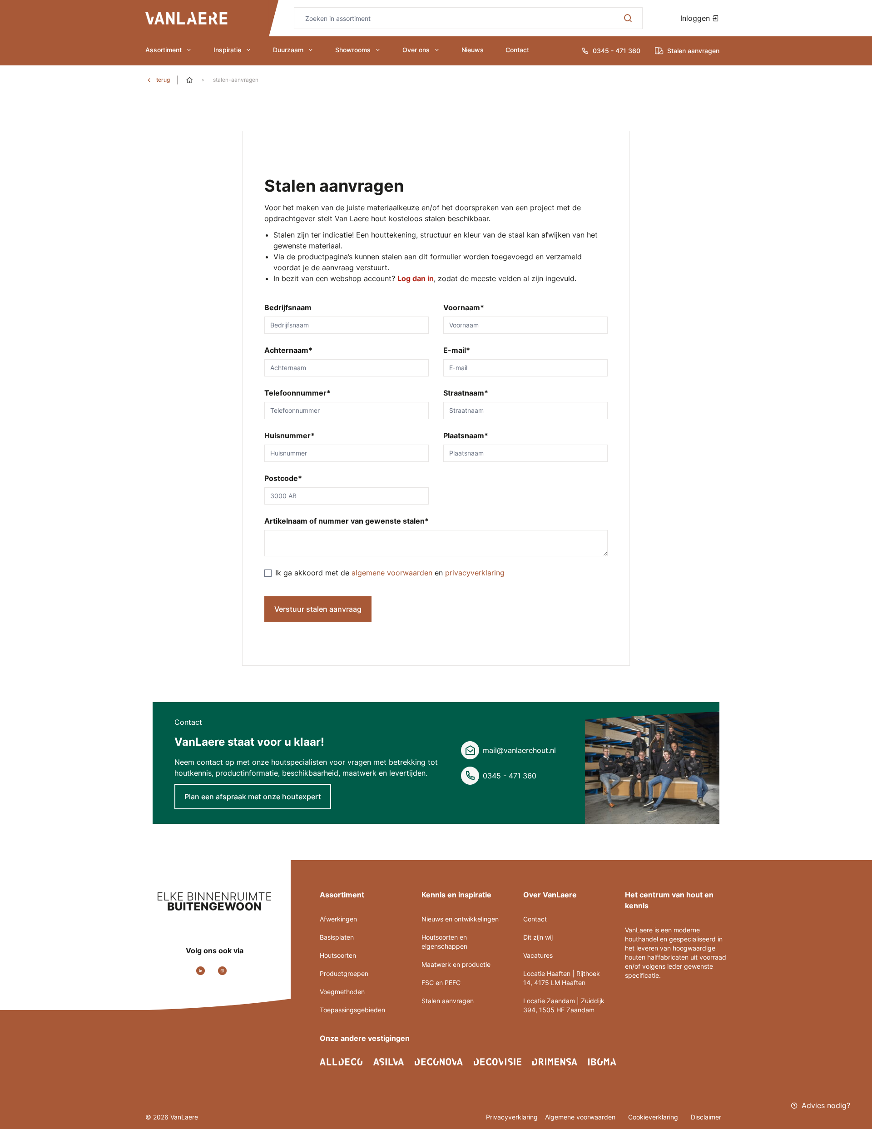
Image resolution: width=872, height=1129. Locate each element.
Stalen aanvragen (447, 1001)
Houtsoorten (338, 955)
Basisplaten (337, 937)
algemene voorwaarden (393, 572)
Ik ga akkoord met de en (390, 572)
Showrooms (353, 50)
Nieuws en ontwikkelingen (460, 919)
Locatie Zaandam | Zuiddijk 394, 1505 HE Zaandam (563, 1005)
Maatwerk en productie (455, 964)
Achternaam (288, 350)
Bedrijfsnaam (288, 307)
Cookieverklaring (654, 1117)
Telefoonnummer (297, 392)
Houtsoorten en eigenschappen (444, 941)
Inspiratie (227, 50)
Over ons (416, 50)
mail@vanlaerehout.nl (519, 750)
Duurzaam (288, 50)
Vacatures (538, 955)
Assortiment (163, 50)
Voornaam (463, 307)
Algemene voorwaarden (581, 1117)
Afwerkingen (338, 919)
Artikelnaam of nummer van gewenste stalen (346, 520)
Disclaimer (706, 1117)
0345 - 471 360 (509, 775)
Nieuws (472, 50)
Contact (517, 50)
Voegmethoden (342, 991)
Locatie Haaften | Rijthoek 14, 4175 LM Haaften (561, 978)
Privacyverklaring (512, 1117)
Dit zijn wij (538, 937)
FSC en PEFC (441, 982)
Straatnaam (465, 392)
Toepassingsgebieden (352, 1010)
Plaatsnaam (465, 435)
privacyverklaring (475, 572)
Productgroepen (344, 973)
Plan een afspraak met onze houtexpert (252, 796)
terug (163, 79)
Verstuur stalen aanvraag (318, 609)
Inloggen (696, 18)
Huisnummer (289, 435)
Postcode (283, 478)
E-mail (456, 350)
